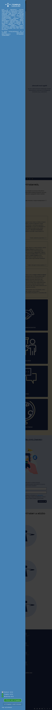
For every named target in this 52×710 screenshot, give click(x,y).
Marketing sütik (9, 696)
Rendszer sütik (8, 692)
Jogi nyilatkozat (7, 707)
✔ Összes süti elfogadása (12, 700)
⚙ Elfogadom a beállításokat (12, 704)
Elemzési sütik (8, 694)
